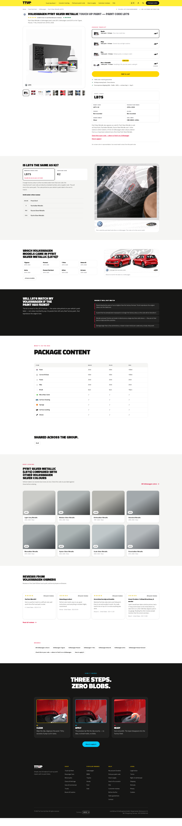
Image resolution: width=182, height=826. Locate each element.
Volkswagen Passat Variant (137, 648)
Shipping (132, 781)
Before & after (112, 792)
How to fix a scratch (114, 781)
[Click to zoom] (54, 57)
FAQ (114, 3)
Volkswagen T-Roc (89, 648)
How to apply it (96, 139)
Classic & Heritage (70, 781)
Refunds (132, 785)
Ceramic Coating (64, 3)
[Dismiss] (24, 820)
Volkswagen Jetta (120, 648)
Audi (37, 443)
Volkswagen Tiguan (59, 648)
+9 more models (30, 278)
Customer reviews (104, 3)
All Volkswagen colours (42, 648)
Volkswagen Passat (74, 648)
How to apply (92, 3)
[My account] (138, 3)
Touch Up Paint (51, 3)
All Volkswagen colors (149, 484)
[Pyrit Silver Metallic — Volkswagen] (33, 93)
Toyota (89, 778)
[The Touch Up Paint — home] (27, 3)
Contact (110, 799)
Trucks (67, 789)
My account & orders (114, 771)
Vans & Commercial (70, 785)
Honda (88, 781)
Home (24, 9)
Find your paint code (78, 3)
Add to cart (125, 74)
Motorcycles (68, 778)
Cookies (132, 792)
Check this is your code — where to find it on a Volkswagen (110, 136)
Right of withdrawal (136, 778)
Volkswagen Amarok (105, 648)
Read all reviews (28, 622)
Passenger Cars (69, 774)
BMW (88, 774)
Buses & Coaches (70, 792)
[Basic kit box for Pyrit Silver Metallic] (26, 93)
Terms (132, 774)
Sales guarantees (113, 796)
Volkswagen (42, 9)
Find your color (152, 3)
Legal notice (133, 771)
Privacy (132, 789)
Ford (88, 785)
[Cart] (143, 3)
